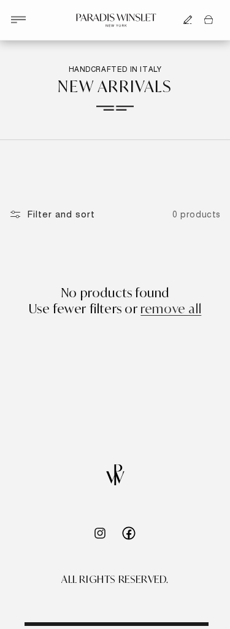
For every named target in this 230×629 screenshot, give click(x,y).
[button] (18, 19)
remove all (170, 308)
